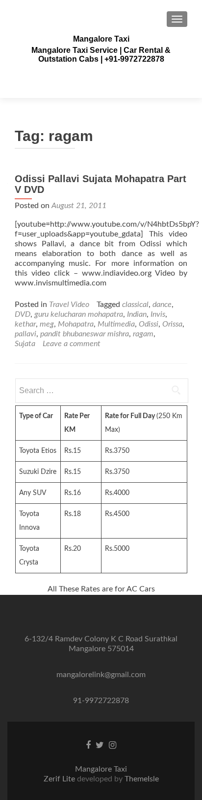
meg (47, 324)
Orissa (172, 324)
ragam (143, 334)
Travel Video (69, 304)
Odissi (148, 324)
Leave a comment (72, 344)
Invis (158, 314)
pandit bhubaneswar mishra (84, 334)
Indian (137, 314)
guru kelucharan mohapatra (78, 314)
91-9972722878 (101, 701)
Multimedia (116, 324)
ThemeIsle (142, 779)
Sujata (25, 344)
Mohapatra (76, 324)
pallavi (25, 334)
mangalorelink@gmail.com (101, 675)
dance (162, 304)
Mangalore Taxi (101, 39)
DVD (22, 314)
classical (135, 304)
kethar (25, 324)
